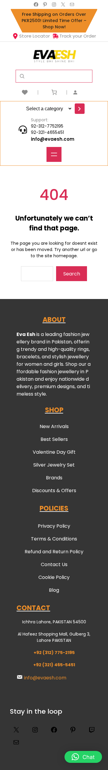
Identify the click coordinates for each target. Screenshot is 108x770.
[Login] (82, 92)
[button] (83, 757)
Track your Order (77, 36)
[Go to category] (80, 108)
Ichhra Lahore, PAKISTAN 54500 (54, 622)
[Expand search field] (22, 76)
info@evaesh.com (52, 139)
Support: (39, 120)
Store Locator (34, 36)
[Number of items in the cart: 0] (54, 92)
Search (71, 273)
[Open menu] (54, 154)
